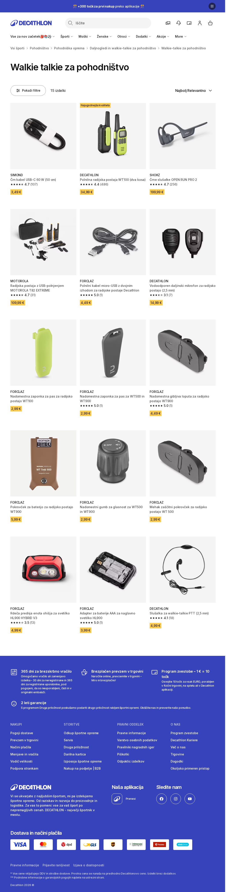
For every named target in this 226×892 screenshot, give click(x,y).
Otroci (122, 36)
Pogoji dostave (21, 733)
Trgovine (177, 754)
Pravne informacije (131, 733)
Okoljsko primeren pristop (190, 768)
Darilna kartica (75, 754)
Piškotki (123, 754)
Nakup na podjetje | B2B (82, 768)
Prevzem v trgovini (24, 740)
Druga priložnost (76, 747)
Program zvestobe (184, 733)
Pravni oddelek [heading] (130, 724)
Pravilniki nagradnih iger (135, 747)
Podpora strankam (24, 768)
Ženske (103, 36)
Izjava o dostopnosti (88, 865)
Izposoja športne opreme (83, 761)
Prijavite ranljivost (56, 865)
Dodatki (142, 36)
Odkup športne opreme (81, 733)
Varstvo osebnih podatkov (137, 740)
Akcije (162, 36)
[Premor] (212, 6)
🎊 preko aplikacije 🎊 (108, 6)
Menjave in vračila (24, 754)
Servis (68, 740)
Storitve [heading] (71, 724)
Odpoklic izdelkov (130, 761)
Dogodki (177, 761)
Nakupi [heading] (16, 724)
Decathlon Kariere (184, 740)
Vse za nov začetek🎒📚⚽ (31, 36)
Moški (84, 36)
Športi (65, 36)
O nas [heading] (175, 724)
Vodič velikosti (21, 761)
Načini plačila (20, 747)
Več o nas (178, 747)
